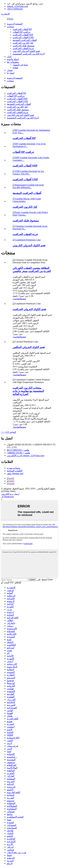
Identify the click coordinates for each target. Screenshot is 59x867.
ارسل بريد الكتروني (10, 494)
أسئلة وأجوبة (13, 59)
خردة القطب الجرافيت (23, 48)
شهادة (15, 67)
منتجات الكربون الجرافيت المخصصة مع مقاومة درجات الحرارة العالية (28, 391)
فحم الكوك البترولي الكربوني (26, 51)
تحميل (10, 70)
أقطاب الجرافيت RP (22, 29)
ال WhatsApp (7, 496)
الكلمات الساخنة (14, 470)
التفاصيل (17, 298)
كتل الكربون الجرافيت (23, 43)
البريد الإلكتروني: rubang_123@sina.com (25, 455)
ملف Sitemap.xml (15, 473)
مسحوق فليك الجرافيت (24, 45)
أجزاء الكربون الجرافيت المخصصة (29, 54)
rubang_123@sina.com (17, 6)
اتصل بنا (10, 73)
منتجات (10, 26)
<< (2, 432)
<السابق (10, 432)
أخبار (9, 56)
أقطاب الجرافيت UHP (23, 37)
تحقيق (23, 298)
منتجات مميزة (13, 468)
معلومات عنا (13, 62)
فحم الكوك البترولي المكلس (29, 347)
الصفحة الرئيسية (14, 24)
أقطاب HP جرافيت (22, 32)
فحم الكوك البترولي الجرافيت (29, 309)
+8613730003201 (15, 9)
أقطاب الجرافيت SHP (23, 34)
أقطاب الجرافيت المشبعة (25, 40)
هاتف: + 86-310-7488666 (18, 453)
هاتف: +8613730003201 (18, 450)
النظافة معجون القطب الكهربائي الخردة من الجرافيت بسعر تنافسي (32, 269)
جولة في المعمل (20, 65)
